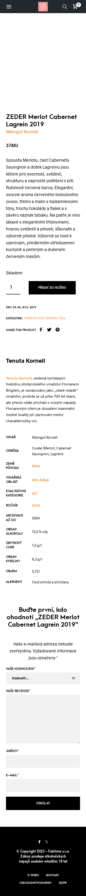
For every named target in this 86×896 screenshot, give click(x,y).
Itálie (36, 466)
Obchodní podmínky (36, 883)
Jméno (12, 751)
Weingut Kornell (22, 131)
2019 (36, 505)
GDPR (63, 883)
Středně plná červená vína (44, 318)
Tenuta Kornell (19, 378)
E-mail (12, 775)
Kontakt (52, 875)
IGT (35, 493)
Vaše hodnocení (21, 669)
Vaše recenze (18, 691)
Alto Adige (40, 480)
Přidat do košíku (52, 287)
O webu (33, 875)
